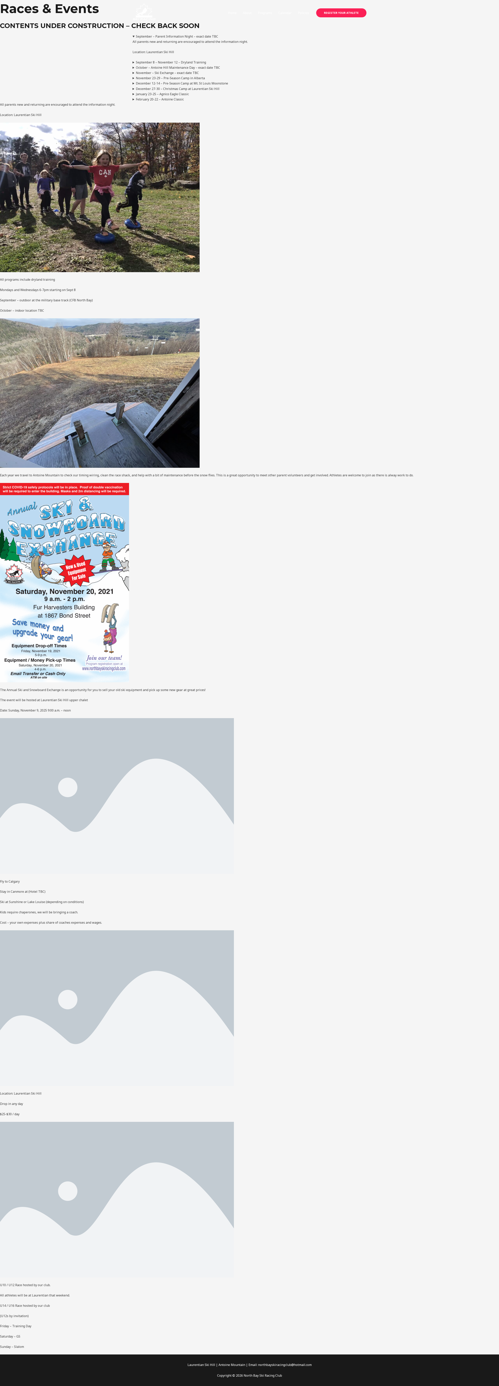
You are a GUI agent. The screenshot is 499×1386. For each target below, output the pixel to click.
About (247, 13)
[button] (341, 12)
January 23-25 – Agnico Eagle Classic (162, 94)
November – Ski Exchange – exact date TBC (167, 73)
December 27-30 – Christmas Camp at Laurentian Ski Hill (177, 89)
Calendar (285, 13)
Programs (265, 13)
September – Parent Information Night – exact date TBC (177, 36)
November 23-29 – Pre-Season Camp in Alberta (170, 78)
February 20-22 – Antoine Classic (160, 99)
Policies (303, 13)
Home (232, 13)
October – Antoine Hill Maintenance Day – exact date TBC (178, 67)
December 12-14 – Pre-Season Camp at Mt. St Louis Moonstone (182, 83)
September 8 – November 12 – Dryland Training (171, 62)
